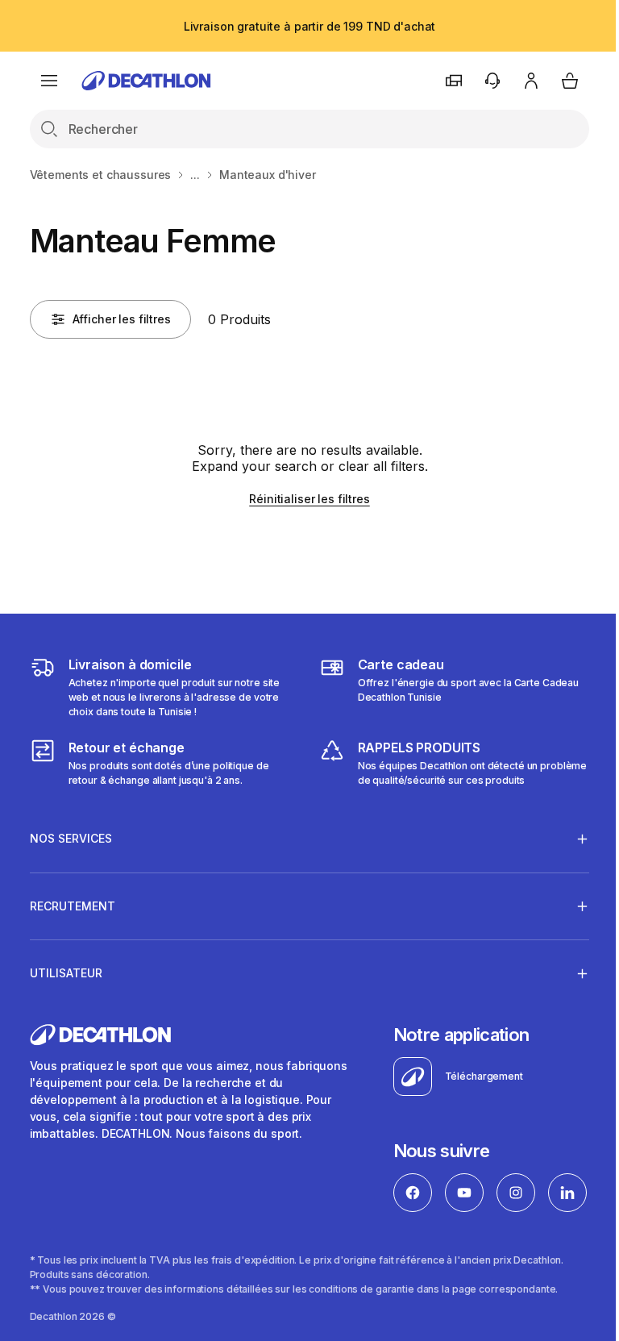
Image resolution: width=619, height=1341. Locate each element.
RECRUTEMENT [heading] (72, 906)
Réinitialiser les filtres (309, 499)
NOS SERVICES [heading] (71, 838)
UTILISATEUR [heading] (66, 973)
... (195, 174)
